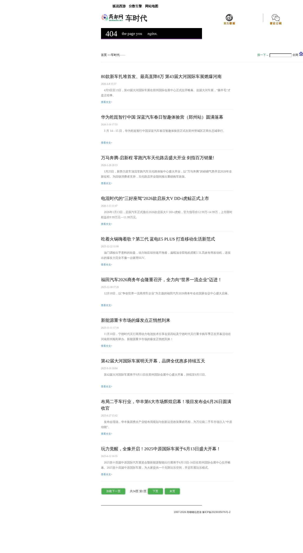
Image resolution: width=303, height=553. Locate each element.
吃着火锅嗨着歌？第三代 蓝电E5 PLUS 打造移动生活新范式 (158, 239)
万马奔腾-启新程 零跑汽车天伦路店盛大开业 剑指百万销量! (157, 157)
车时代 (115, 55)
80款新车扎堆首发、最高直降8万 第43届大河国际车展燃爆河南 (161, 76)
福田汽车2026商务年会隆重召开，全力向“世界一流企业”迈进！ (161, 279)
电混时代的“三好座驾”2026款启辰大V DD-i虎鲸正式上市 (155, 198)
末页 (172, 491)
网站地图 (151, 6)
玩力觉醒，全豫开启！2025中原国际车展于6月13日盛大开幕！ (161, 448)
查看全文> (106, 102)
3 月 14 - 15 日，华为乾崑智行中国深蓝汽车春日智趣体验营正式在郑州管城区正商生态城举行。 (163, 130)
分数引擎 (135, 6)
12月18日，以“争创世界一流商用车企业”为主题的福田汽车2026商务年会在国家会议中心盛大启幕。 (165, 293)
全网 (295, 55)
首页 (104, 55)
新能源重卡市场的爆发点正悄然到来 (135, 320)
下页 (155, 491)
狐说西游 (119, 6)
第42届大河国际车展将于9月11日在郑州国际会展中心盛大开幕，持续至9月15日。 (154, 374)
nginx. (152, 33)
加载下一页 (113, 491)
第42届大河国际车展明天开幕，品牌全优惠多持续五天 (153, 360)
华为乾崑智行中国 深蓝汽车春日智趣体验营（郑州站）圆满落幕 (162, 117)
